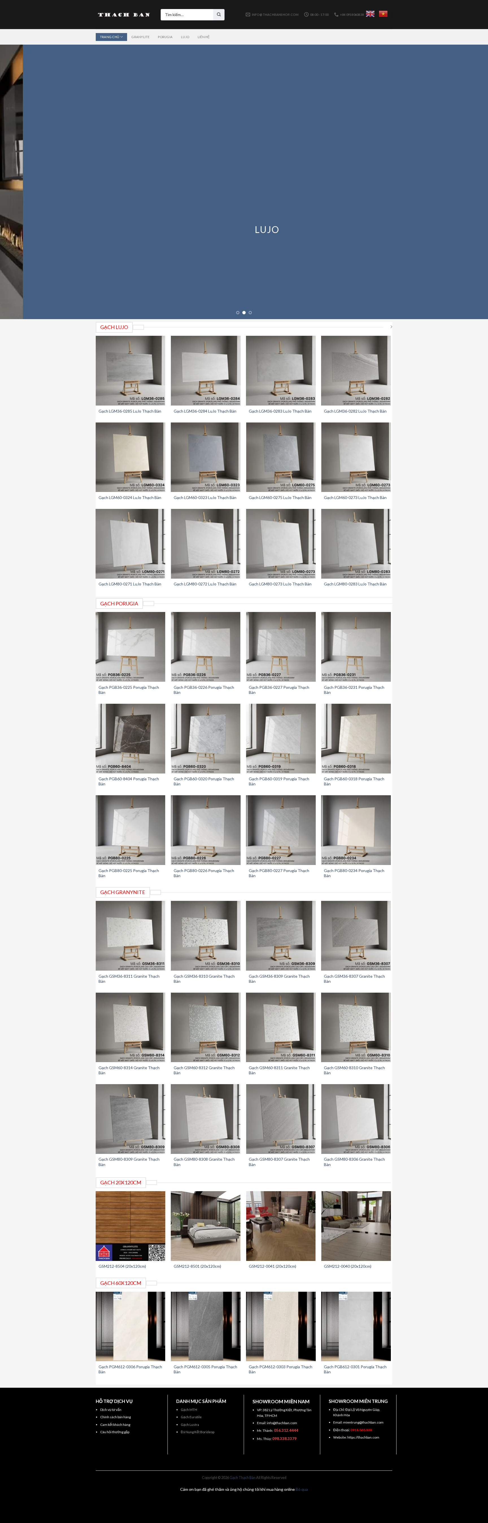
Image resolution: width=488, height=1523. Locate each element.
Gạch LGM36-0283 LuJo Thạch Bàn (280, 411)
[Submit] (219, 14)
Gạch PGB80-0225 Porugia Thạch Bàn (129, 873)
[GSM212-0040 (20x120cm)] (356, 1226)
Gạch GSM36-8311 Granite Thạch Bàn (129, 979)
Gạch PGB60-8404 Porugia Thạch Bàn (129, 781)
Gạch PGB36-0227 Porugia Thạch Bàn (279, 690)
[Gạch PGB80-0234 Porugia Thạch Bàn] (356, 830)
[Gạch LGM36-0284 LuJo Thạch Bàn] (206, 371)
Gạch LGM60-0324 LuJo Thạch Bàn (130, 497)
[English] (370, 13)
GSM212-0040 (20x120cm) (347, 1266)
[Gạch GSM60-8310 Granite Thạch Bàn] (356, 1027)
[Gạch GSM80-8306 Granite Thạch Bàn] (356, 1119)
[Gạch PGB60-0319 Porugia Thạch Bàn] (281, 739)
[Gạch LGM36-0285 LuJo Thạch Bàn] (130, 371)
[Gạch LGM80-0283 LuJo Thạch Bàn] (356, 544)
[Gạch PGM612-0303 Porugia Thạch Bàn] (281, 1326)
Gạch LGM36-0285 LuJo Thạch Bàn (130, 411)
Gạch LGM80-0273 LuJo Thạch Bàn (280, 583)
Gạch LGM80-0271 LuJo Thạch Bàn (130, 583)
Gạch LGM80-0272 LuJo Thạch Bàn (205, 583)
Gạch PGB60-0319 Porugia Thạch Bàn (279, 781)
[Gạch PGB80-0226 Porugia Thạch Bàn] (206, 830)
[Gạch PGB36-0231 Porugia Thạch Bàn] (356, 647)
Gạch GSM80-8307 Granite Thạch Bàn (279, 1162)
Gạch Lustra (190, 1424)
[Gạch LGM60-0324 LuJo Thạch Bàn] (130, 457)
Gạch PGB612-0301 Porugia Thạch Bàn (355, 1369)
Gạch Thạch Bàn (243, 1478)
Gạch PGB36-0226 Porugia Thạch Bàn (204, 690)
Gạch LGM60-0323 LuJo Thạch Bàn (205, 497)
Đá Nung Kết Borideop (197, 1432)
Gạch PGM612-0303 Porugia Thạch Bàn (280, 1369)
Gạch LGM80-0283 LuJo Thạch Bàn (355, 583)
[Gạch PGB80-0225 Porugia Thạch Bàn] (130, 830)
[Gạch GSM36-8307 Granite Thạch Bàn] (356, 936)
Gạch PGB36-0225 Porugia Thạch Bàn (129, 690)
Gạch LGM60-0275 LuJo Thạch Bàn (280, 497)
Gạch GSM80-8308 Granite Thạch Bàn (204, 1162)
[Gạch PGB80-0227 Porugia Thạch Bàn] (281, 830)
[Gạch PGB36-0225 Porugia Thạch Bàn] (130, 647)
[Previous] (17, 181)
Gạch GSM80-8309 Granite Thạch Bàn (129, 1162)
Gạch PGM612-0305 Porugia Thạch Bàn (205, 1369)
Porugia (165, 37)
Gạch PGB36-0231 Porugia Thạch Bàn (354, 690)
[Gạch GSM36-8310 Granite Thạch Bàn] (206, 936)
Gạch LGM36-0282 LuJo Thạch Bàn (355, 411)
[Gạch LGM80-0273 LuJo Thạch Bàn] (281, 544)
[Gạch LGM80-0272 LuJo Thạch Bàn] (206, 544)
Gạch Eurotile (191, 1417)
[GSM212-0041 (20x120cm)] (281, 1226)
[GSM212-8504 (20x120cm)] (130, 1226)
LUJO (244, 229)
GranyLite (140, 37)
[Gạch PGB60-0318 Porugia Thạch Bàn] (356, 739)
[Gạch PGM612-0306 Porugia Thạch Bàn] (130, 1326)
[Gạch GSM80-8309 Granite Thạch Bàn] (130, 1119)
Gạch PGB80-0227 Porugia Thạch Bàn (279, 873)
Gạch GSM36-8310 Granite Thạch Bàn (204, 979)
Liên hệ (204, 37)
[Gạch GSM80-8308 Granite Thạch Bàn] (206, 1119)
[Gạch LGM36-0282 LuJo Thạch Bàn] (356, 371)
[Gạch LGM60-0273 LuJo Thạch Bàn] (356, 457)
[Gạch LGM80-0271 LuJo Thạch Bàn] (130, 544)
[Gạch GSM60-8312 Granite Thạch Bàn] (206, 1027)
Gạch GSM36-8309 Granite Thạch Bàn (279, 979)
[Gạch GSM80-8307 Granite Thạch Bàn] (281, 1119)
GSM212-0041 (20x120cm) (272, 1266)
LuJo (185, 37)
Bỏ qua (302, 1489)
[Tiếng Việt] (383, 13)
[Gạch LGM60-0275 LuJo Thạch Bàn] (281, 457)
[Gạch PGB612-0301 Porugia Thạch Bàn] (356, 1326)
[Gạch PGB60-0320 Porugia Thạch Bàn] (206, 739)
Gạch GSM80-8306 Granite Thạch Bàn (354, 1162)
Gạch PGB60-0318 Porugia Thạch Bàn (354, 781)
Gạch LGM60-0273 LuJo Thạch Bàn (355, 497)
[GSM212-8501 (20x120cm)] (206, 1226)
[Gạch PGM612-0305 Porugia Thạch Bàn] (206, 1326)
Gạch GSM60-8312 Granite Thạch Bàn (204, 1070)
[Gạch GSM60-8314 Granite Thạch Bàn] (130, 1027)
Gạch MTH (189, 1409)
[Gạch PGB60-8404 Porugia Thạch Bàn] (130, 739)
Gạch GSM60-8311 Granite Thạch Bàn (279, 1070)
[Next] (471, 181)
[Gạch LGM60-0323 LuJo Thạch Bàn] (206, 457)
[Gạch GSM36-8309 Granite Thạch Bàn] (281, 936)
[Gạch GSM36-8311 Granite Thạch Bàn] (130, 936)
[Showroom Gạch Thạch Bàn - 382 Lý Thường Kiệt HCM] (124, 14)
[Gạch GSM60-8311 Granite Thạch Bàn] (281, 1027)
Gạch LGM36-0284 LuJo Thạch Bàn (205, 411)
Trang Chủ (109, 37)
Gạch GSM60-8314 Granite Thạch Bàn (129, 1070)
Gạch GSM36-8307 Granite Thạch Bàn (354, 979)
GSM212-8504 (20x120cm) (122, 1266)
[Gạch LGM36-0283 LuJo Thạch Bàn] (281, 371)
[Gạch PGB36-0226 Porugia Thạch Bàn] (206, 647)
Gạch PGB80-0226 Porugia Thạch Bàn (204, 873)
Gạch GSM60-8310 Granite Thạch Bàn (354, 1070)
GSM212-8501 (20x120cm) (197, 1266)
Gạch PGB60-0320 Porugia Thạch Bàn (204, 781)
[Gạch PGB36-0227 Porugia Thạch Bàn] (281, 647)
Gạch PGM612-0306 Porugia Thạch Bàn (130, 1369)
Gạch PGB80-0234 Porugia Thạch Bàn (354, 873)
